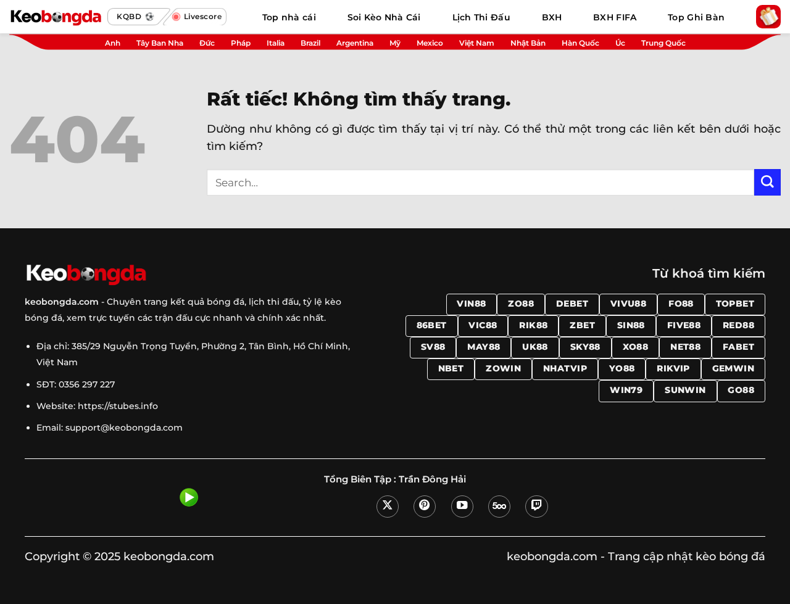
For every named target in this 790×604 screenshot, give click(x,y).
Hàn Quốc (580, 43)
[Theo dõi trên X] (387, 506)
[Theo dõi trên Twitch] (536, 506)
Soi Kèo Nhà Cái (384, 17)
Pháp (241, 43)
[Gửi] (767, 182)
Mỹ (395, 43)
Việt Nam (476, 43)
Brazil (310, 43)
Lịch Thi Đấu (481, 17)
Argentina (354, 43)
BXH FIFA (614, 17)
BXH (552, 17)
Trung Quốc (663, 43)
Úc (620, 43)
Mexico (430, 43)
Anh (112, 43)
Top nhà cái (289, 17)
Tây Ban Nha (159, 43)
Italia (276, 43)
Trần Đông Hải (432, 479)
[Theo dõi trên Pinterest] (425, 506)
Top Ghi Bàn (696, 17)
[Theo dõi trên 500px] (499, 506)
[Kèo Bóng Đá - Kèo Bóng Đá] (55, 16)
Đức (207, 43)
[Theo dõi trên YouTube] (462, 506)
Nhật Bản (528, 43)
